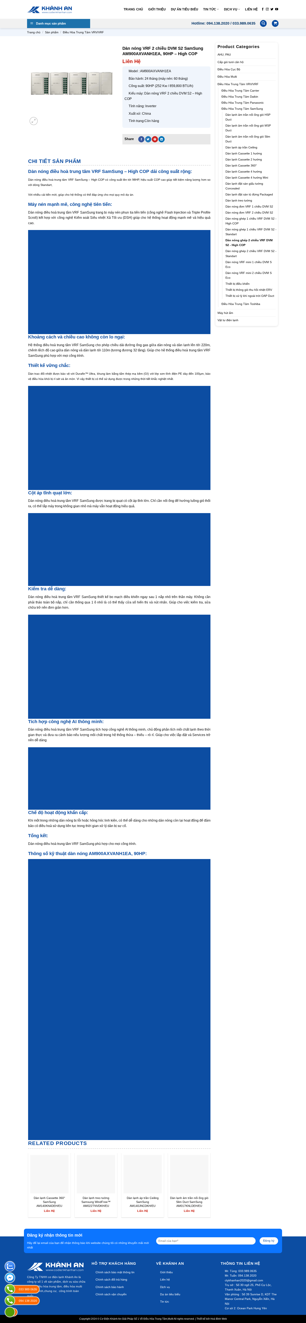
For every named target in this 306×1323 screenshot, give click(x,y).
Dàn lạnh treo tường (238, 200)
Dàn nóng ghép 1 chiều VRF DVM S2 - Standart (250, 232)
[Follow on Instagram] (267, 9)
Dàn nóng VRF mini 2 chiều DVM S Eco (248, 275)
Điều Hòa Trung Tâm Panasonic (242, 102)
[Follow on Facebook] (262, 9)
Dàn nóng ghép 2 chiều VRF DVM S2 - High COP (249, 243)
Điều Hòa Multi (227, 76)
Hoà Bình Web (218, 1318)
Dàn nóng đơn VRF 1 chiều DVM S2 (249, 206)
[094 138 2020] (10, 1300)
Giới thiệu (157, 9)
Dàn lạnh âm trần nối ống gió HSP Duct (247, 117)
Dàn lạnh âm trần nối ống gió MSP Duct (248, 128)
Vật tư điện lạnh (228, 320)
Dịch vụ (230, 9)
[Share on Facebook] (141, 139)
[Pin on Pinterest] (155, 139)
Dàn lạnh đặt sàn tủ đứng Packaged (249, 194)
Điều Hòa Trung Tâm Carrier (240, 90)
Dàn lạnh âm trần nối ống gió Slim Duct (247, 139)
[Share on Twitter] (148, 139)
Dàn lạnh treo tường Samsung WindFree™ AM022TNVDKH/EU (96, 1201)
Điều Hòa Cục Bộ (229, 69)
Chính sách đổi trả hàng (111, 1279)
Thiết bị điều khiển (237, 283)
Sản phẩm (51, 32)
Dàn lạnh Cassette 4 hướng (243, 171)
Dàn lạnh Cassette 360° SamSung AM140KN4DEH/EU (49, 1201)
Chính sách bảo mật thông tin (115, 1272)
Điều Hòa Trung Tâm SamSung (242, 108)
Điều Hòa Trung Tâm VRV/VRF (83, 32)
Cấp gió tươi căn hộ (231, 62)
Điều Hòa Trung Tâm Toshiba (240, 304)
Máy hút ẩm (225, 313)
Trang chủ (133, 9)
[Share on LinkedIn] (161, 139)
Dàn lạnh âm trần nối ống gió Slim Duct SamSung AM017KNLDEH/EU (189, 1201)
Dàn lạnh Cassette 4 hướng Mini (246, 177)
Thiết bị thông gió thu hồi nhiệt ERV (248, 289)
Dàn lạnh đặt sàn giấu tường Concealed (244, 186)
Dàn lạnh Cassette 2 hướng (243, 159)
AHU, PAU (224, 54)
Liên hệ (251, 9)
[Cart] (275, 23)
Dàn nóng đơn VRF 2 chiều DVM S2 (249, 212)
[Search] (263, 23)
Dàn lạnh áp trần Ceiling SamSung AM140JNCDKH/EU (143, 1201)
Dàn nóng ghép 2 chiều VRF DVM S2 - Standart (250, 253)
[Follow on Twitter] (271, 9)
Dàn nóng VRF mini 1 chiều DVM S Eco (248, 264)
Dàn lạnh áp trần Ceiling (241, 147)
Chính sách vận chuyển (111, 1294)
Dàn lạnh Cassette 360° (241, 165)
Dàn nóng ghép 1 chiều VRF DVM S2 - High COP (250, 221)
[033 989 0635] (10, 1289)
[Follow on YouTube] (276, 9)
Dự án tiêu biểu (184, 9)
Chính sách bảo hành (110, 1287)
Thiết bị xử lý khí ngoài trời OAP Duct (249, 295)
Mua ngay (41, 1187)
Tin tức (209, 9)
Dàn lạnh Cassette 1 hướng (243, 153)
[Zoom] (34, 121)
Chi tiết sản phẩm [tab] (54, 161)
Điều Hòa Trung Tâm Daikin (239, 96)
